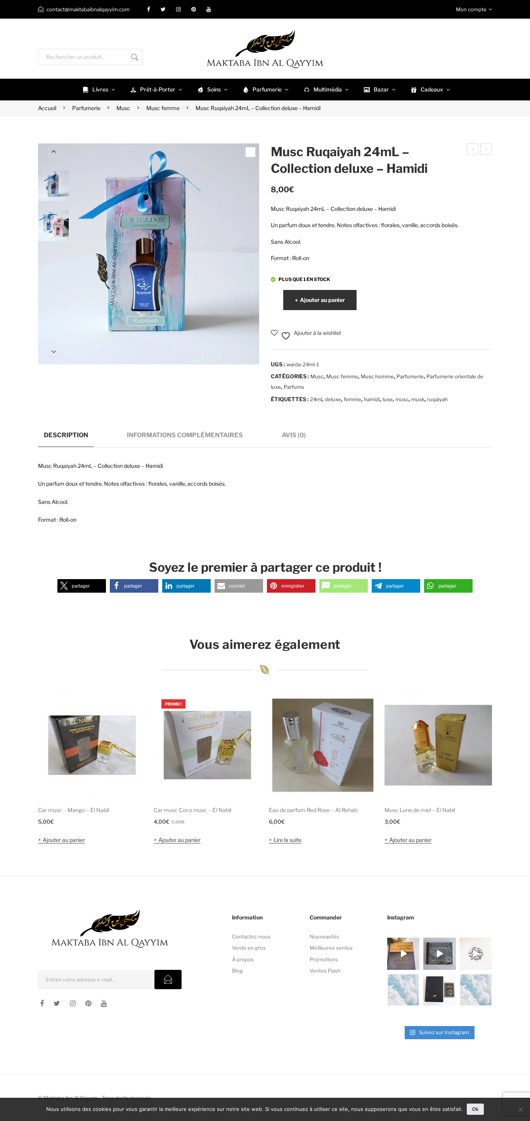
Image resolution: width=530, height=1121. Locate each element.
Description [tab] (66, 435)
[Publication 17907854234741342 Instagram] (403, 990)
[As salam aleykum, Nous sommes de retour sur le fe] (476, 990)
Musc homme (377, 376)
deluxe (333, 399)
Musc (123, 108)
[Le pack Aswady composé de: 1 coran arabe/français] (439, 990)
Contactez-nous (251, 936)
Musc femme (163, 108)
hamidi (372, 399)
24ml (316, 399)
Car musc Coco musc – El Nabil (192, 810)
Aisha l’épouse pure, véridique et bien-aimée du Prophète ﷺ (486, 150)
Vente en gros (249, 948)
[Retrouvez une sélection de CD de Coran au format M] (439, 954)
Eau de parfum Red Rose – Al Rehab (313, 810)
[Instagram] (178, 9)
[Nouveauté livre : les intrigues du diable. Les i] (403, 954)
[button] (81, 586)
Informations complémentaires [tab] (185, 435)
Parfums (294, 387)
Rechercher (134, 57)
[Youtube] (208, 9)
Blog (237, 971)
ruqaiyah (437, 399)
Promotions (324, 959)
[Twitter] (163, 9)
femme (352, 399)
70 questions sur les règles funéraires (472, 150)
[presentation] (22, 769)
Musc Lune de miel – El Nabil (420, 810)
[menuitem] (98, 89)
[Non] (520, 1109)
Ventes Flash (325, 971)
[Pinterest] (193, 9)
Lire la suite (287, 839)
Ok (475, 1109)
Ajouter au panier (322, 300)
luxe (388, 399)
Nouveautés (324, 936)
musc (402, 399)
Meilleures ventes (331, 948)
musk (417, 399)
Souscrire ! (168, 979)
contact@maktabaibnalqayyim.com (88, 9)
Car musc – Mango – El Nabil (73, 810)
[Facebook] (148, 9)
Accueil (47, 108)
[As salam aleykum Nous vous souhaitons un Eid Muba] (476, 954)
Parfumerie (86, 108)
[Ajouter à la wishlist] (129, 707)
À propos (243, 959)
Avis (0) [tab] (294, 435)
